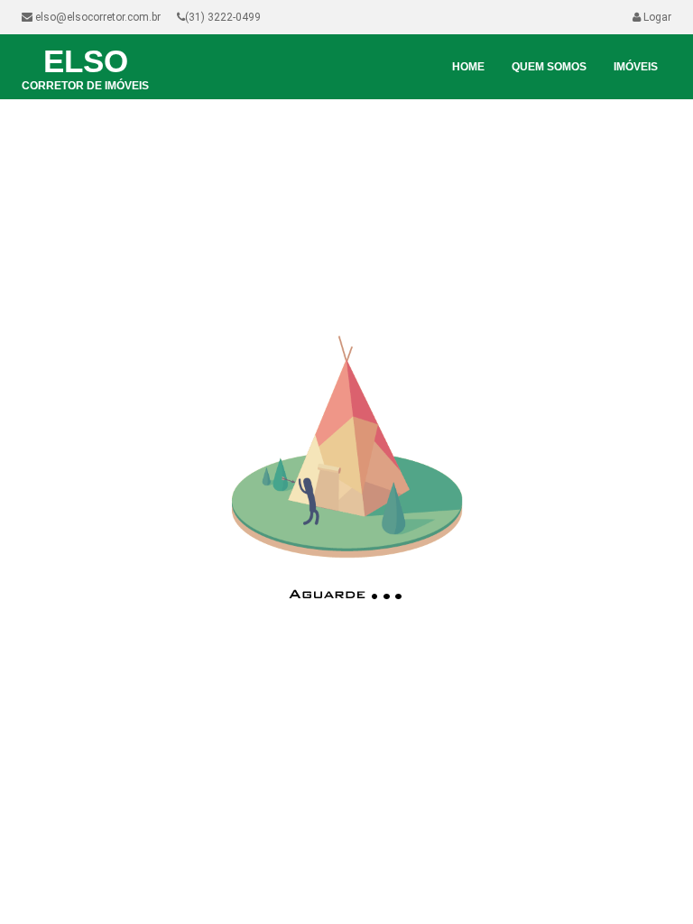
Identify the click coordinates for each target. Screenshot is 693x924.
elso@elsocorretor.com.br (96, 17)
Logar (656, 17)
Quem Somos (549, 66)
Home (468, 66)
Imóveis (636, 66)
